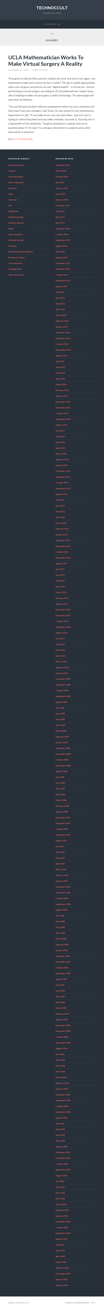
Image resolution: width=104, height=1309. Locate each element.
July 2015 (60, 292)
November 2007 (63, 823)
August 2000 (61, 1279)
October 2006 (62, 898)
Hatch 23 (12, 188)
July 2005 (60, 985)
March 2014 (61, 384)
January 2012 (62, 534)
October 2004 (62, 1037)
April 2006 (60, 933)
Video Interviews (16, 275)
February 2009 (62, 736)
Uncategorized (15, 269)
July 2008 (60, 777)
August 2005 (61, 979)
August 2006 (61, 910)
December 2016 (63, 228)
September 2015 (63, 280)
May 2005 (60, 996)
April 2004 (60, 1071)
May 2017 (60, 217)
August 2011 (61, 563)
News (11, 228)
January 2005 (62, 1019)
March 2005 (61, 1008)
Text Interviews (15, 263)
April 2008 (60, 794)
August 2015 (61, 286)
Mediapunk (13, 211)
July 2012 (60, 500)
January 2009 (62, 742)
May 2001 (60, 1250)
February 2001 (62, 1268)
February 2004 (62, 1083)
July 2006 (60, 915)
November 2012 (63, 477)
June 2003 (60, 1129)
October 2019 (62, 176)
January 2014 (62, 396)
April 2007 (60, 863)
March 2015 (61, 315)
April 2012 (60, 517)
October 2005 (62, 967)
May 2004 (60, 1066)
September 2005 (63, 973)
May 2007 (60, 858)
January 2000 (62, 1285)
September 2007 (63, 835)
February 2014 (62, 390)
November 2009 (63, 684)
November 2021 (63, 165)
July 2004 (60, 1054)
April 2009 (60, 725)
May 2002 (60, 1193)
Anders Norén (81, 1303)
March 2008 (61, 800)
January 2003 (62, 1146)
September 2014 (63, 350)
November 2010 (63, 615)
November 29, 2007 (18, 70)
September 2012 (63, 488)
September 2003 (63, 1112)
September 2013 (63, 419)
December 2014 (63, 332)
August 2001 (61, 1239)
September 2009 (63, 696)
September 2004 (63, 1042)
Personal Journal (15, 240)
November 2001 (63, 1221)
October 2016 (62, 234)
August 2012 (61, 494)
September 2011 (63, 558)
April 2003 (60, 1141)
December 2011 (63, 540)
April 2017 (60, 223)
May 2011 (60, 581)
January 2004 (62, 1089)
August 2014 (61, 355)
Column (11, 171)
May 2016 (60, 251)
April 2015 (60, 309)
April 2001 (60, 1256)
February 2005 (62, 1014)
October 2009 (62, 690)
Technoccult (52, 7)
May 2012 (60, 511)
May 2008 (60, 788)
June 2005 (60, 990)
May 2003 (60, 1135)
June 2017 (60, 211)
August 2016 (61, 246)
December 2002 (63, 1152)
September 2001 (63, 1233)
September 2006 (63, 904)
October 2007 (62, 829)
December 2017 (63, 205)
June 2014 (60, 367)
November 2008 (63, 754)
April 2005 (60, 1002)
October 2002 (62, 1164)
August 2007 (61, 840)
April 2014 (60, 379)
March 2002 (61, 1204)
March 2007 (61, 869)
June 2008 (60, 783)
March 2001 (61, 1262)
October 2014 (62, 344)
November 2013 (63, 407)
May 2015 (60, 303)
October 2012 (62, 482)
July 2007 (60, 846)
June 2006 (60, 921)
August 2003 (61, 1118)
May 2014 (60, 373)
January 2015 (62, 327)
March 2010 (61, 661)
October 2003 (62, 1106)
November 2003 (63, 1100)
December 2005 (63, 956)
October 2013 (62, 413)
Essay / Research (16, 182)
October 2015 (62, 275)
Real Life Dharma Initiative (20, 251)
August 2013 (61, 425)
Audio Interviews (16, 165)
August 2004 (61, 1048)
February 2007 (62, 875)
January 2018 (62, 199)
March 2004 (61, 1077)
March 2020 (61, 171)
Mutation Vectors (16, 223)
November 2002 (63, 1158)
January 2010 (62, 673)
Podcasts (12, 246)
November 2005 (63, 962)
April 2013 (60, 448)
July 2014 (60, 361)
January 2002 (62, 1216)
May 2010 (60, 650)
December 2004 (63, 1025)
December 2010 (63, 609)
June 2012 (60, 506)
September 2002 (63, 1169)
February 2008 (62, 806)
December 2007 (63, 817)
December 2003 (63, 1094)
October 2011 (62, 552)
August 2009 (61, 702)
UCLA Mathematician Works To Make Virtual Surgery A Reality (45, 60)
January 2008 (62, 811)
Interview (12, 199)
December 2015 (63, 263)
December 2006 (63, 887)
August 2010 (61, 632)
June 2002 (60, 1187)
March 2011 (61, 592)
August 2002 (61, 1175)
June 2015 (60, 298)
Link (10, 205)
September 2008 (63, 765)
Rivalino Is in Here (16, 257)
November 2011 (63, 546)
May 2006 (60, 927)
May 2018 (60, 194)
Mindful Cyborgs (15, 217)
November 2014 (63, 338)
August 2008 (61, 771)
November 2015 (63, 269)
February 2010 (62, 667)
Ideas (10, 194)
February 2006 (62, 944)
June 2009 (60, 713)
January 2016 (62, 257)
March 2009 (61, 731)
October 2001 (62, 1227)
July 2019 (60, 182)
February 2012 (62, 529)
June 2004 (60, 1060)
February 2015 (62, 321)
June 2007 (60, 852)
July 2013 (60, 430)
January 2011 (62, 604)
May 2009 (60, 719)
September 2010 (63, 627)
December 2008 (63, 748)
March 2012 (61, 523)
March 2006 (61, 938)
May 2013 (60, 442)
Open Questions (15, 234)
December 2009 (63, 679)
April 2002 (60, 1198)
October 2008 (62, 759)
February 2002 (62, 1210)
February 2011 (62, 598)
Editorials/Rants (15, 176)
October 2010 (62, 621)
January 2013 (62, 465)
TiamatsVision (40, 70)
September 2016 (63, 240)
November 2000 (63, 1273)
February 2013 (62, 459)
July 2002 (60, 1181)
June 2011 (60, 575)
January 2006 (62, 950)
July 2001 (60, 1245)
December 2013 (63, 402)
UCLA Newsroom (22, 138)
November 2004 (63, 1031)
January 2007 (62, 881)
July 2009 (60, 708)
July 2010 (60, 638)
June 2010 (60, 644)
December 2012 (63, 471)
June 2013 (60, 436)
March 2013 (61, 454)
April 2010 (60, 656)
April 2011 (60, 586)
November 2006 (63, 892)
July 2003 (60, 1123)
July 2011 (60, 569)
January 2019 (62, 188)
